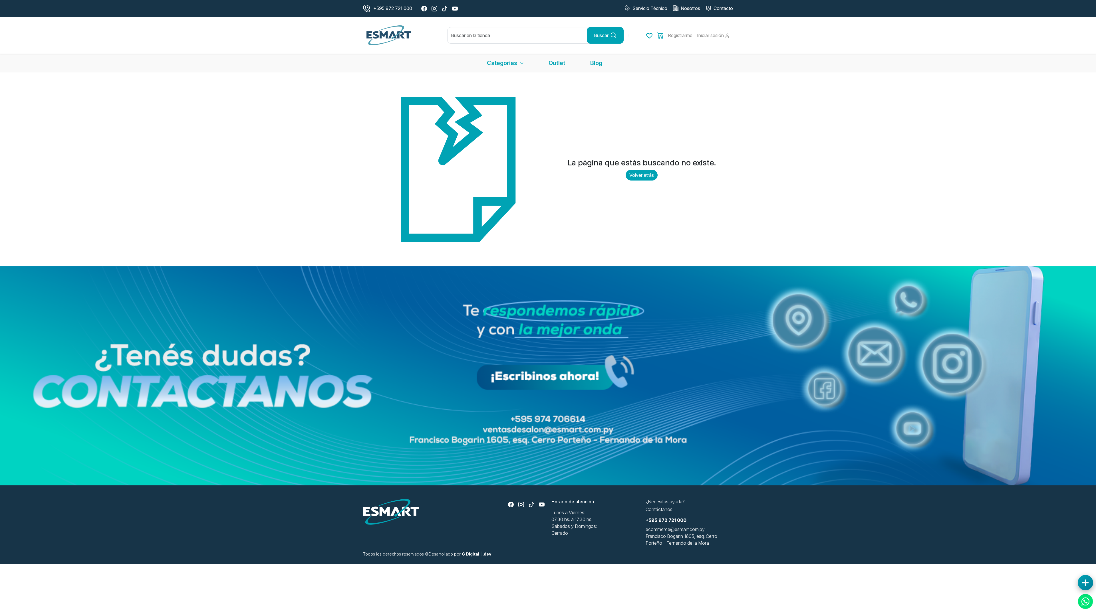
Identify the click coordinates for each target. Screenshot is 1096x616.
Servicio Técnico (649, 8)
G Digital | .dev (476, 554)
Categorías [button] (503, 63)
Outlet (557, 63)
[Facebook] (424, 8)
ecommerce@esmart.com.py (675, 529)
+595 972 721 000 (666, 520)
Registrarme (680, 35)
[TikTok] (445, 8)
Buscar (601, 35)
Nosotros (690, 8)
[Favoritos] (649, 35)
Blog (596, 63)
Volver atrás (641, 175)
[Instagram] (434, 8)
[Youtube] (455, 8)
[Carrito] (660, 35)
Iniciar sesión (711, 35)
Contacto (722, 8)
